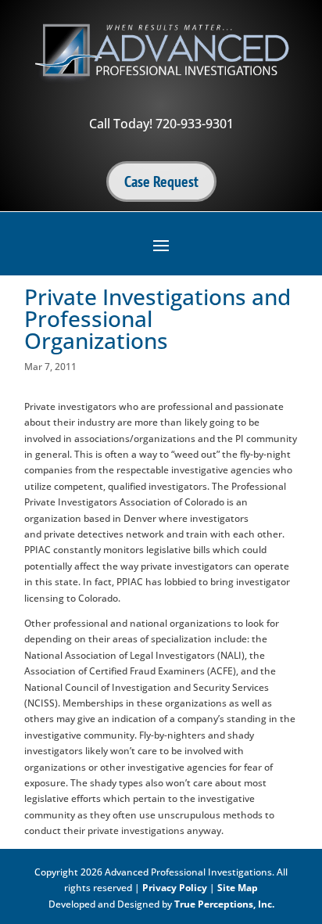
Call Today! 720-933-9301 (161, 123)
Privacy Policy (174, 887)
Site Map (237, 887)
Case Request (161, 181)
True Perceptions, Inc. (224, 904)
